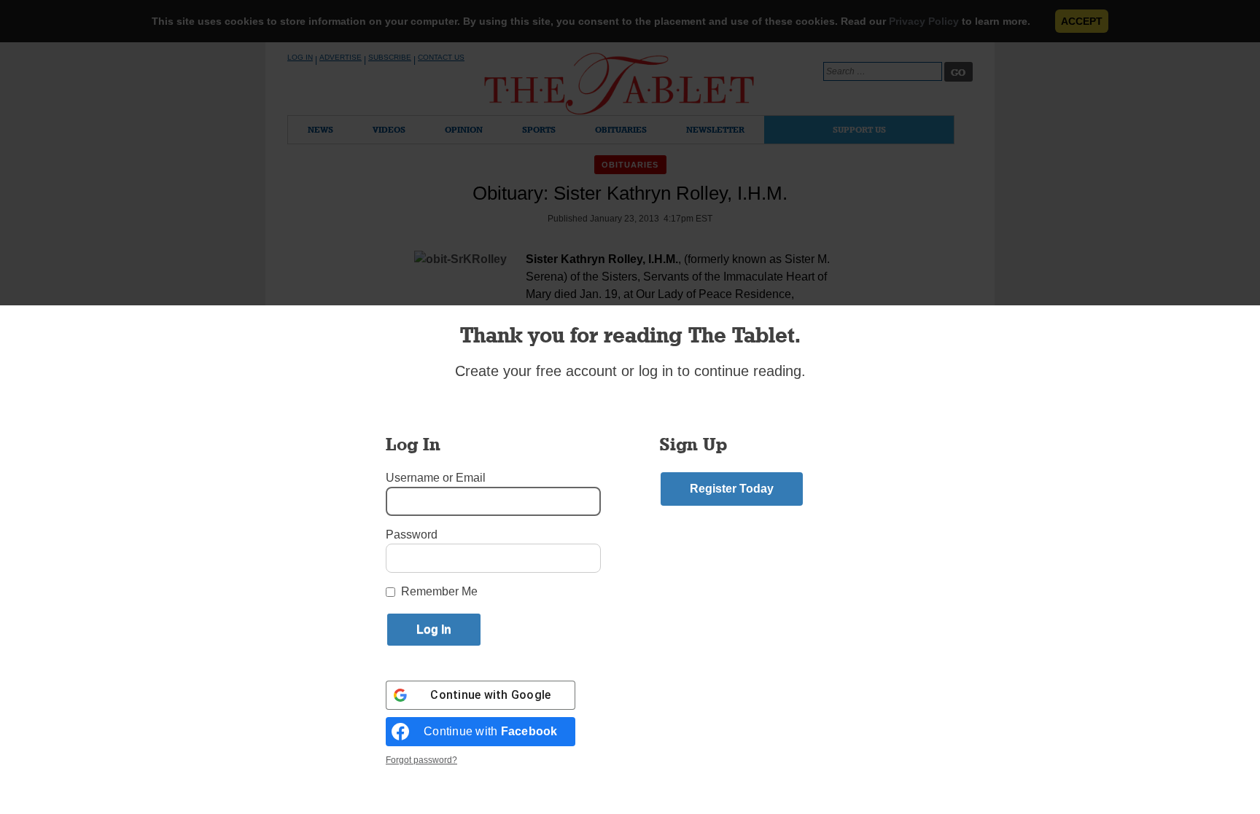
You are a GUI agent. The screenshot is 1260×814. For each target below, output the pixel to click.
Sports (539, 129)
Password (412, 534)
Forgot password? (421, 760)
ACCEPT (1081, 21)
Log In (300, 57)
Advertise (340, 57)
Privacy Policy (924, 21)
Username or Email (436, 477)
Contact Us (441, 57)
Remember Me (439, 591)
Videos (389, 129)
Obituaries (621, 129)
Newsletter (715, 129)
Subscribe (389, 57)
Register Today (732, 488)
